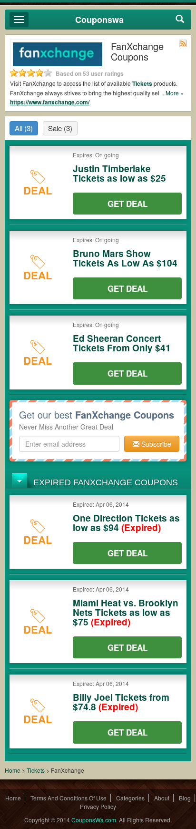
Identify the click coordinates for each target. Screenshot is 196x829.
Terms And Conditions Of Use (68, 798)
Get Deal (127, 203)
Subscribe (155, 444)
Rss (183, 43)
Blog (185, 798)
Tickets (142, 83)
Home (12, 770)
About (161, 798)
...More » (172, 93)
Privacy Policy (98, 806)
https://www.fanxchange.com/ (49, 102)
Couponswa (99, 19)
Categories (130, 798)
